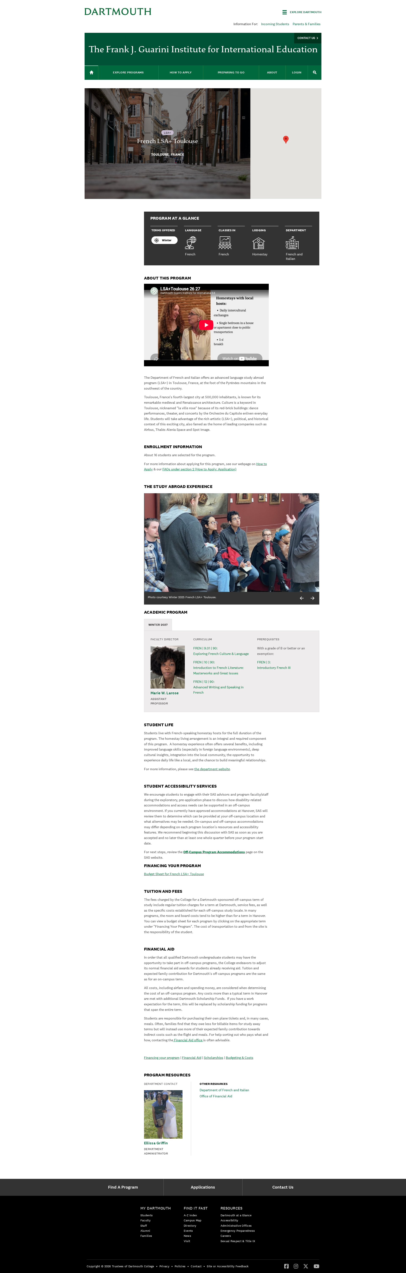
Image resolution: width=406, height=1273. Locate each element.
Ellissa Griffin (156, 1143)
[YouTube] (316, 1266)
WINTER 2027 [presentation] (158, 625)
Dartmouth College (118, 11)
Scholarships (213, 1057)
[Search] (314, 72)
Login (297, 72)
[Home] (91, 72)
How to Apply (181, 72)
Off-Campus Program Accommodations (214, 852)
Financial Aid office (188, 1040)
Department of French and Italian (224, 1090)
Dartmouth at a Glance (236, 1215)
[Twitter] (305, 1266)
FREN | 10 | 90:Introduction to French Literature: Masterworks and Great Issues (218, 667)
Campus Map (193, 1220)
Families (146, 1236)
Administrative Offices (236, 1226)
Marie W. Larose (165, 693)
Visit (187, 1241)
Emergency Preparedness (238, 1231)
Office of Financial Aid (216, 1096)
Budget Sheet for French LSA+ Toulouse (174, 874)
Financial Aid (191, 1057)
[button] (286, 140)
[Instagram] (296, 1266)
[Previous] (301, 598)
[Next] (312, 598)
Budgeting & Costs (239, 1057)
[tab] (158, 625)
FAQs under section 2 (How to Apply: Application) (199, 469)
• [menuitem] (156, 1266)
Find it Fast (196, 1208)
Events (188, 1231)
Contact (196, 1266)
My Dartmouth (155, 1208)
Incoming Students (275, 24)
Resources (232, 1208)
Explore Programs (128, 72)
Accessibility (229, 1220)
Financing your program (162, 1057)
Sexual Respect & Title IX (238, 1241)
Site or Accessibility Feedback (227, 1266)
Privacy (164, 1266)
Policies (180, 1266)
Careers (226, 1236)
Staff (143, 1226)
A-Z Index (190, 1215)
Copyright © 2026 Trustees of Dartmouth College (120, 1266)
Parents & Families (307, 24)
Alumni (145, 1231)
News (187, 1236)
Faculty (145, 1220)
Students (146, 1215)
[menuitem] (124, 1187)
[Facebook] (286, 1266)
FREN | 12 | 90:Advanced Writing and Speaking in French (218, 687)
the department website (212, 769)
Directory (190, 1226)
